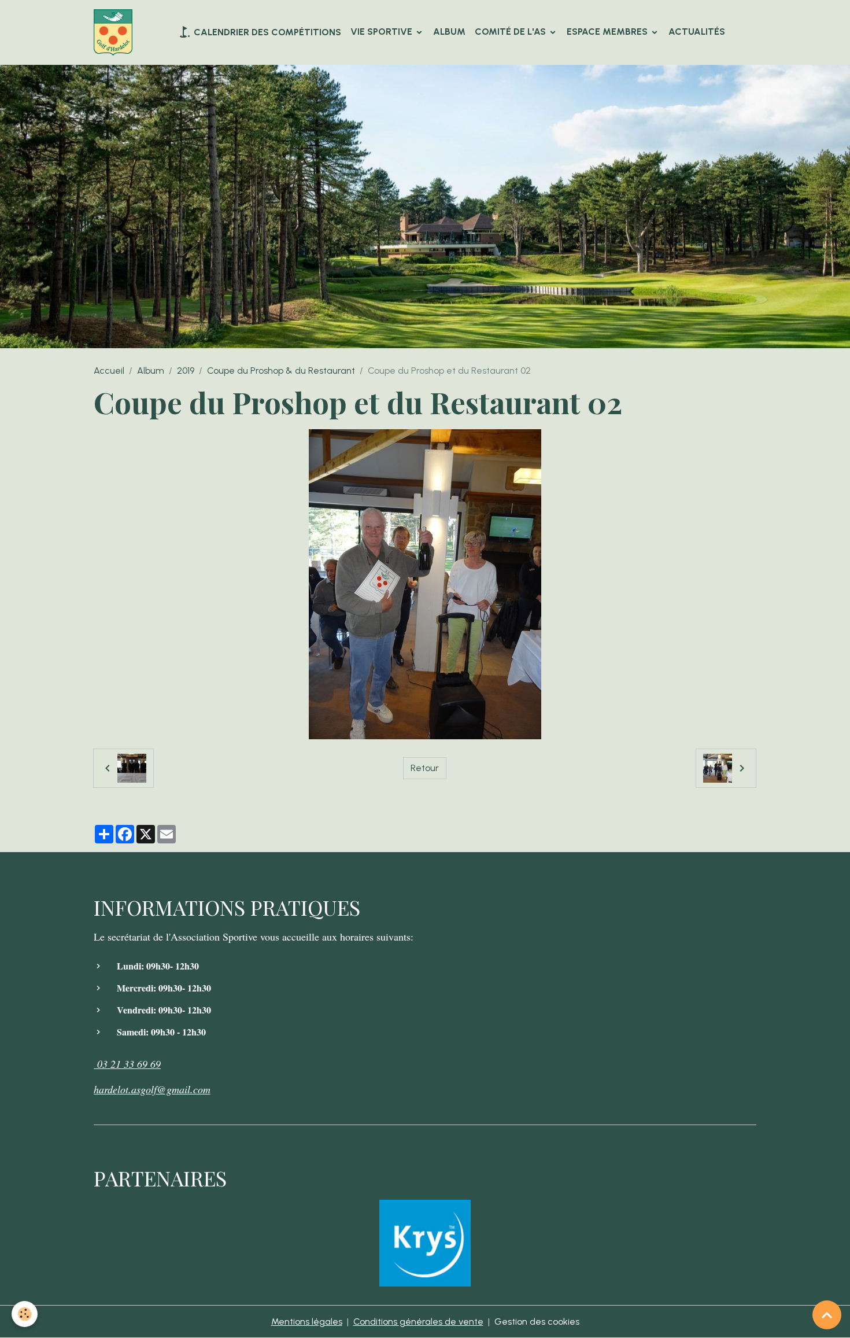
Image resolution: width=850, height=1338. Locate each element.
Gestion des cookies (536, 1321)
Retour (425, 767)
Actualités (696, 31)
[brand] (115, 32)
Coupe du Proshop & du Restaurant (281, 370)
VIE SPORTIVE (382, 31)
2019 (185, 370)
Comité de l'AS (511, 31)
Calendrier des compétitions (266, 32)
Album (449, 31)
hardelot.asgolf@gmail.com (152, 1089)
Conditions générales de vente (418, 1321)
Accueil (109, 370)
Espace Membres (608, 31)
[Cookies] (25, 1314)
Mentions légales (306, 1321)
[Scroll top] (826, 1314)
